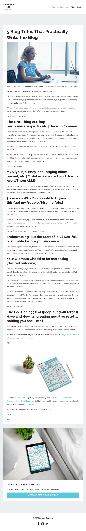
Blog (73, 7)
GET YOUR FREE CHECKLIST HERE (43, 495)
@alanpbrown (27, 338)
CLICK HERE (20, 398)
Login (79, 7)
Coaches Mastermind (60, 7)
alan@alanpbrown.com (69, 335)
